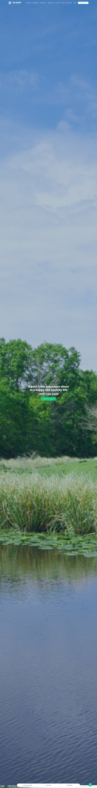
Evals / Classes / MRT (67, 2)
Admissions (35, 2)
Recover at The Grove (48, 398)
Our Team (57, 2)
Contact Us (83, 2)
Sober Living (51, 2)
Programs (28, 2)
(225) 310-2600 (48, 393)
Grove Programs (27, 785)
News (75, 2)
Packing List (43, 2)
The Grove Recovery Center (14, 3)
